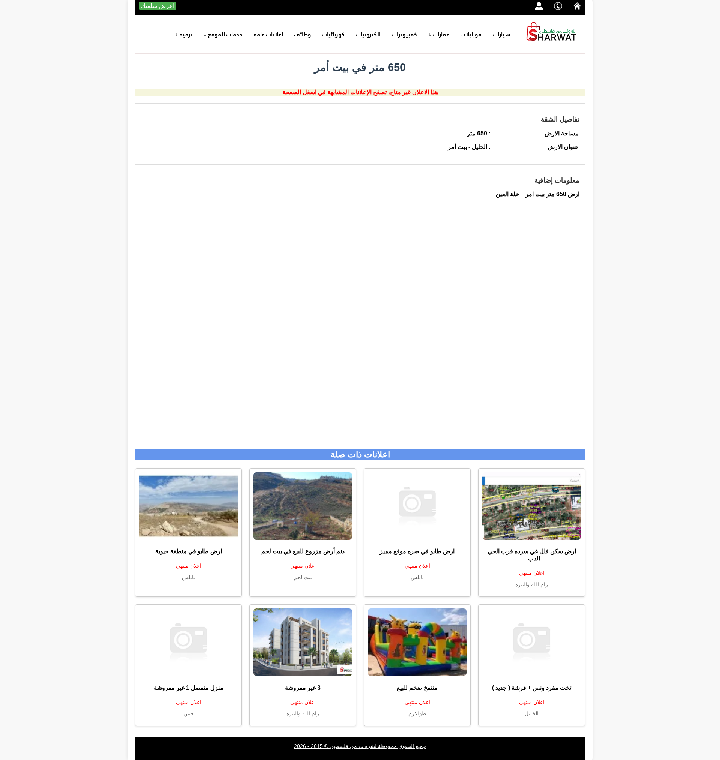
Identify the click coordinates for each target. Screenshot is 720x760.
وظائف (302, 34)
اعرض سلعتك (157, 6)
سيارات (501, 34)
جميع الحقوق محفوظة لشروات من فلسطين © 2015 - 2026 (360, 746)
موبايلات (471, 34)
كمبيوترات (404, 34)
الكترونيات (368, 34)
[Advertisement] (360, 327)
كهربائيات (333, 34)
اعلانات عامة (268, 34)
